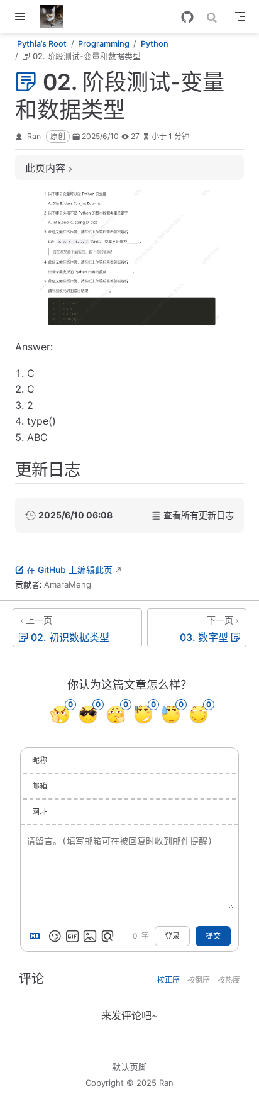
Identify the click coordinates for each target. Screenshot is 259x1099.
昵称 (39, 760)
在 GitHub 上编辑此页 (69, 569)
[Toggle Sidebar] (22, 16)
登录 (172, 936)
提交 (213, 936)
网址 (39, 812)
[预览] (107, 936)
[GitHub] (187, 17)
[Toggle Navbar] (240, 16)
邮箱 (39, 786)
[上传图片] (89, 936)
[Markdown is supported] (37, 936)
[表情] (54, 936)
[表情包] (72, 936)
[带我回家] (55, 16)
